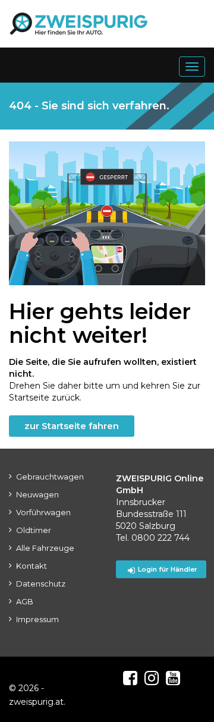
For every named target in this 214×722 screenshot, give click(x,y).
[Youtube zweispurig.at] (173, 678)
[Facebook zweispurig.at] (130, 678)
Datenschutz (40, 583)
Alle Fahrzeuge (45, 548)
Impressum (37, 619)
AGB (24, 601)
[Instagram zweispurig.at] (151, 678)
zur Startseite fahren (71, 425)
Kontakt (31, 565)
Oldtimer (33, 530)
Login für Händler (167, 569)
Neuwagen (37, 494)
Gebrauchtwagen (50, 476)
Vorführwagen (43, 512)
